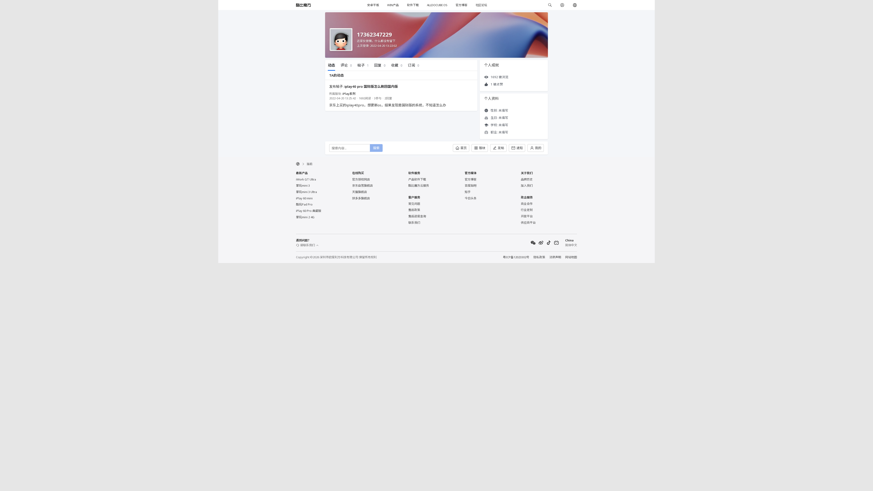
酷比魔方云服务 (418, 185)
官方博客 (461, 5)
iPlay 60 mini (304, 198)
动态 (331, 65)
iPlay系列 (348, 94)
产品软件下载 (417, 179)
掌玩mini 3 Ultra (306, 192)
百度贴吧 (471, 185)
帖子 (363, 65)
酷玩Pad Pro (304, 204)
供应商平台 (528, 222)
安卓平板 (373, 5)
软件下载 (413, 5)
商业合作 (527, 204)
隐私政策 (539, 257)
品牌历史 (527, 179)
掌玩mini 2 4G (305, 217)
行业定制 (527, 210)
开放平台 (527, 216)
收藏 (396, 65)
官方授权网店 (361, 179)
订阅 (413, 65)
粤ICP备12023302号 (516, 257)
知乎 (468, 192)
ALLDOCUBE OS (437, 5)
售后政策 (414, 210)
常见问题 (414, 204)
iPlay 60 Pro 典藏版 (308, 211)
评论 (346, 65)
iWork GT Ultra (306, 179)
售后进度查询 (417, 216)
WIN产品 (393, 5)
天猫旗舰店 (359, 192)
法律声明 (555, 257)
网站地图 (571, 257)
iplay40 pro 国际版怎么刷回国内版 (371, 86)
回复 (380, 65)
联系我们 (414, 222)
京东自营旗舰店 (362, 185)
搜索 (376, 148)
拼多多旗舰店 (361, 198)
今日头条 (471, 198)
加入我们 (527, 185)
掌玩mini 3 (303, 185)
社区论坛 (481, 5)
